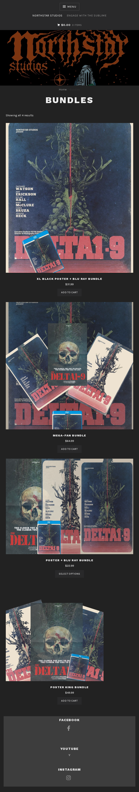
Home (63, 89)
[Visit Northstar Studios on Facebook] (68, 729)
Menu (71, 6)
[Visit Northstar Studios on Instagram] (68, 779)
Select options (69, 573)
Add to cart (69, 292)
